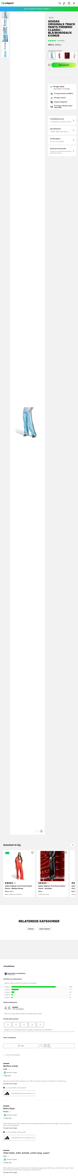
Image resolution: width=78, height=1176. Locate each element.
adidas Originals (44, 929)
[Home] (8, 3)
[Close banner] (76, 9)
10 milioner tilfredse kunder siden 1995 (63, 106)
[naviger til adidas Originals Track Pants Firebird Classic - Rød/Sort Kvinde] (59, 55)
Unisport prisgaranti (60, 102)
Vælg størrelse (64, 65)
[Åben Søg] (60, 3)
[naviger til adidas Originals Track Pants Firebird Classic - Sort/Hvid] (67, 55)
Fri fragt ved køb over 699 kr (63, 93)
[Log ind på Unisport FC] (64, 3)
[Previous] (68, 845)
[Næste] (41, 831)
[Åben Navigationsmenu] (74, 3)
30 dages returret (60, 97)
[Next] (73, 845)
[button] (5, 23)
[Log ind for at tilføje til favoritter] (49, 65)
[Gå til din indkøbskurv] (69, 3)
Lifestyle (31, 929)
